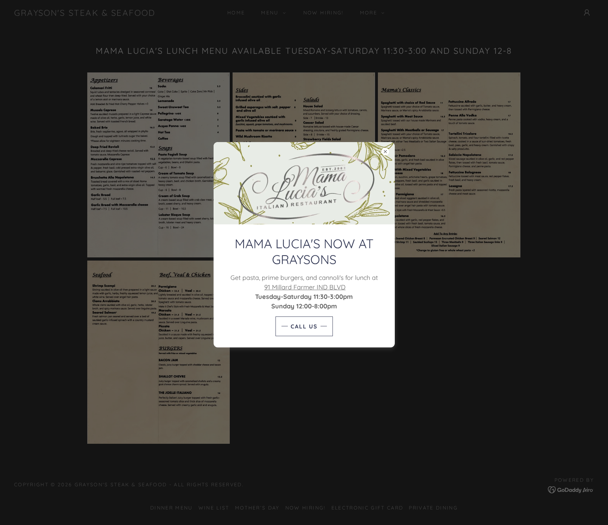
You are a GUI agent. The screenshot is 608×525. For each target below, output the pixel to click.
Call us (304, 326)
